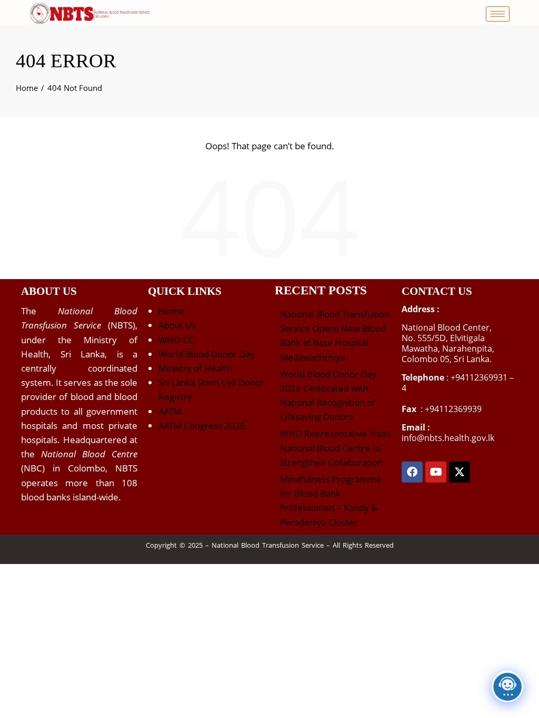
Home (171, 311)
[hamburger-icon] (498, 14)
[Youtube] (435, 472)
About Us (177, 325)
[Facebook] (412, 472)
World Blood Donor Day (206, 354)
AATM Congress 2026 (201, 425)
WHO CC (176, 340)
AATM (170, 411)
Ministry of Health (195, 368)
